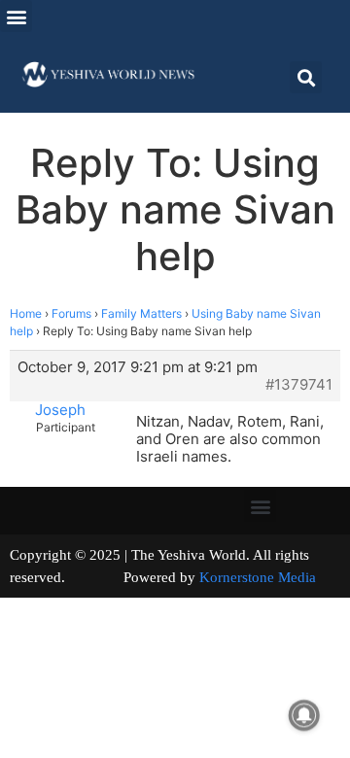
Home (26, 313)
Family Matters (141, 313)
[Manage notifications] (304, 715)
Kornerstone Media (257, 577)
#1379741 (298, 385)
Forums (71, 313)
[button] (16, 16)
